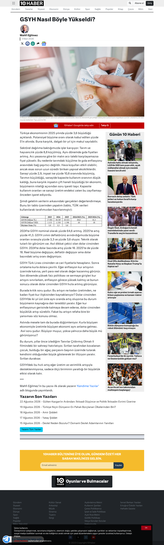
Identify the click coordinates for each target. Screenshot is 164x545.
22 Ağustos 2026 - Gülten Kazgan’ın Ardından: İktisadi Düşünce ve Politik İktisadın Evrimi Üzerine (78, 402)
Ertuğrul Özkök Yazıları (131, 506)
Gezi (150, 9)
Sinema (52, 512)
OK (146, 528)
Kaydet (118, 465)
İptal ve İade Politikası (95, 512)
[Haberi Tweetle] (22, 44)
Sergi (51, 518)
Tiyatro (52, 515)
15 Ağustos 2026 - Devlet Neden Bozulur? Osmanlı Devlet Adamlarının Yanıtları (67, 423)
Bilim (140, 9)
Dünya (66, 9)
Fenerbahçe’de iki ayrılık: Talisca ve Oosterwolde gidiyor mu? (125, 357)
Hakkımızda (90, 524)
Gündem (16, 9)
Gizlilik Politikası (92, 518)
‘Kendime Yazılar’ (88, 386)
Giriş (149, 3)
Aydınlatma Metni (93, 503)
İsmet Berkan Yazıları (130, 503)
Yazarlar (29, 9)
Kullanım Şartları (93, 506)
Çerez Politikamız (93, 509)
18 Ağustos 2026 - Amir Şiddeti (38, 412)
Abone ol (139, 3)
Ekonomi (53, 9)
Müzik (52, 509)
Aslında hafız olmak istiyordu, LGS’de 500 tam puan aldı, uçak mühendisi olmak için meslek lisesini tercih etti (124, 167)
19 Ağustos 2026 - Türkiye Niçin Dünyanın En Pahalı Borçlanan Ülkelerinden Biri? (68, 407)
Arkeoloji (53, 506)
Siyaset (41, 9)
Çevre (131, 9)
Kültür (77, 9)
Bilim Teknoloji (20, 524)
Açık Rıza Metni (92, 515)
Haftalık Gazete (127, 509)
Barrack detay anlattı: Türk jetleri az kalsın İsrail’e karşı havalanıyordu (122, 199)
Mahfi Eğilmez (29, 35)
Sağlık (98, 9)
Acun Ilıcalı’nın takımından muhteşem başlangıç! (121, 388)
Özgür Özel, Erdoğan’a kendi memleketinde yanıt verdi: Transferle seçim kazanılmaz (123, 230)
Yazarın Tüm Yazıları (31, 430)
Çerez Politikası (21, 541)
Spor (87, 9)
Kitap (120, 9)
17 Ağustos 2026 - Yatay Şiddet (38, 418)
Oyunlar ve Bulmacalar (86, 481)
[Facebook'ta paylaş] (27, 44)
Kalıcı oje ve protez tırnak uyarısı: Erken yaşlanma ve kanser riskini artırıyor (125, 295)
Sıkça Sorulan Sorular (95, 521)
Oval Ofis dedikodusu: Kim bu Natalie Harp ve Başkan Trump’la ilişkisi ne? (125, 264)
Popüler (109, 9)
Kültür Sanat (55, 503)
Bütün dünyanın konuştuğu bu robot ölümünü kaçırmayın (123, 327)
